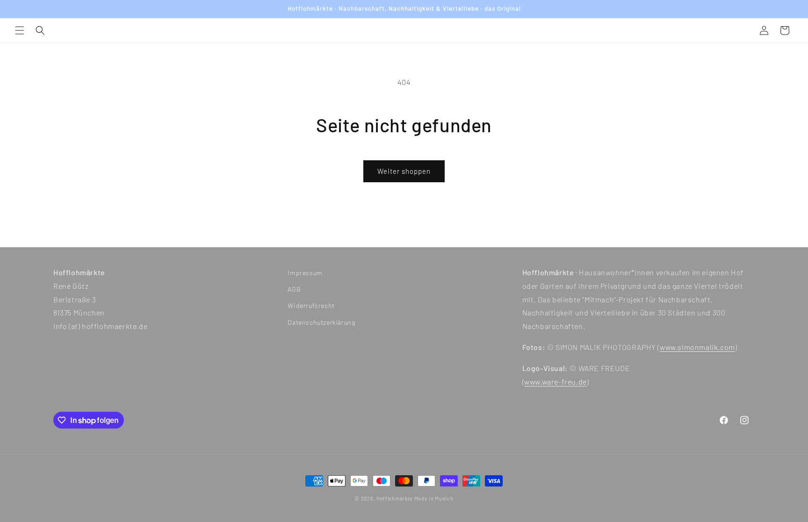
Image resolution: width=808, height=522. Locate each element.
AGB (294, 289)
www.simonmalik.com (697, 347)
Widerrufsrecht (311, 305)
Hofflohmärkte (394, 498)
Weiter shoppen (404, 171)
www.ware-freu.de (555, 381)
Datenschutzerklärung (321, 322)
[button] (19, 30)
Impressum (305, 273)
